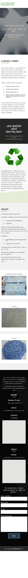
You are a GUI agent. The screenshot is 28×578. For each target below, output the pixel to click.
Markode (16, 549)
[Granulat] (14, 317)
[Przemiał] (14, 350)
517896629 (14, 418)
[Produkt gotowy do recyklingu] (14, 285)
